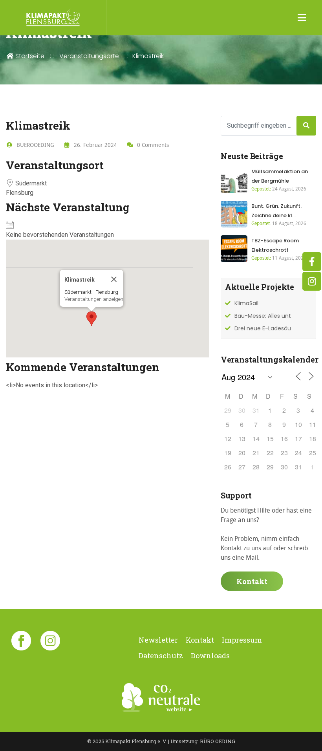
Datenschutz (161, 655)
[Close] (113, 279)
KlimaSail (246, 303)
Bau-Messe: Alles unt (262, 316)
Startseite (29, 55)
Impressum (242, 640)
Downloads (210, 655)
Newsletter (158, 640)
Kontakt (251, 581)
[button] (91, 318)
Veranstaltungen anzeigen (93, 299)
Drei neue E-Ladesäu (262, 328)
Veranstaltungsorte (89, 55)
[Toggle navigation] (302, 17)
